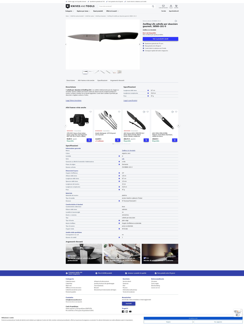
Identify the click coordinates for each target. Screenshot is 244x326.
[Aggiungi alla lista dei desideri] (91, 112)
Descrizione (71, 80)
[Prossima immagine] (139, 44)
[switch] (238, 315)
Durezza (68, 201)
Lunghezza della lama (130, 90)
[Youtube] (130, 311)
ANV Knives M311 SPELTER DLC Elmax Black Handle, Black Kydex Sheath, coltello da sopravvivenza (134, 134)
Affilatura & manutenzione (73, 287)
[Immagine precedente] (66, 44)
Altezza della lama (71, 176)
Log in (171, 7)
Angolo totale (70, 229)
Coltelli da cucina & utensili (77, 16)
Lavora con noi (155, 287)
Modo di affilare (70, 223)
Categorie (68, 11)
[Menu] (241, 310)
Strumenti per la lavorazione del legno (105, 290)
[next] (175, 125)
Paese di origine (70, 164)
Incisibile (68, 156)
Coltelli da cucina (89, 16)
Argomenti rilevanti (117, 80)
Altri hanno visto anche (86, 80)
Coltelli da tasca (70, 281)
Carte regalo (155, 283)
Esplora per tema (82, 11)
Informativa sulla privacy (130, 290)
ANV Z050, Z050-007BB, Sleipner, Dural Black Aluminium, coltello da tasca (162, 134)
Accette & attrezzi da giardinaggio (104, 283)
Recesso (125, 287)
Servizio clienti (127, 281)
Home (67, 16)
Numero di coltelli (71, 237)
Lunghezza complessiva (131, 93)
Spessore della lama (72, 181)
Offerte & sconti (111, 11)
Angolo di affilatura (72, 173)
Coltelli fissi (69, 283)
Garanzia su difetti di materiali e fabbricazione (80, 161)
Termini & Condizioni (129, 292)
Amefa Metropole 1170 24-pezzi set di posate (105, 134)
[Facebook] (123, 311)
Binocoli (96, 287)
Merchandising (155, 285)
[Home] (80, 6)
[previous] (69, 125)
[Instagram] (126, 311)
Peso (125, 96)
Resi (124, 285)
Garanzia (125, 283)
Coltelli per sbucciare (100, 16)
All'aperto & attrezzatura (101, 281)
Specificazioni (102, 80)
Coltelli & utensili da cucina (73, 290)
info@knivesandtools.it (74, 300)
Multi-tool (68, 285)
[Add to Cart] (89, 140)
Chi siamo (154, 281)
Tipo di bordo (70, 220)
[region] (103, 47)
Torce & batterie (98, 285)
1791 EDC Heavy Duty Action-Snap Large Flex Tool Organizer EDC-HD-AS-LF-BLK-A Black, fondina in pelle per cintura (77, 134)
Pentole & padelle (71, 292)
